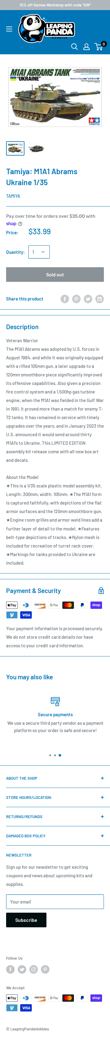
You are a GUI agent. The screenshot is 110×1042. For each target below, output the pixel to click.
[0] (99, 46)
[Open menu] (9, 29)
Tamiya (13, 196)
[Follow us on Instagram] (33, 969)
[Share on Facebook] (65, 298)
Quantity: (15, 252)
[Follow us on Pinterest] (45, 969)
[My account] (86, 46)
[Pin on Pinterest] (76, 298)
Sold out (55, 274)
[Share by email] (99, 298)
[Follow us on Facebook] (10, 969)
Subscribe (26, 920)
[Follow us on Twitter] (22, 969)
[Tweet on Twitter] (88, 298)
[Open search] (74, 46)
